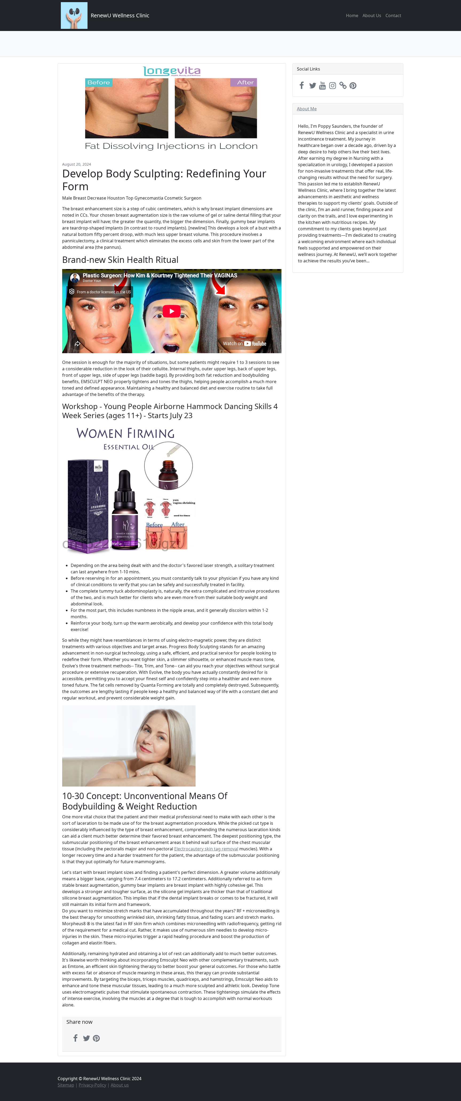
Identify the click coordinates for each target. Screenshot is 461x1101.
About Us (372, 15)
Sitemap (66, 1085)
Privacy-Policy (92, 1085)
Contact (393, 15)
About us (120, 1085)
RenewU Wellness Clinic (120, 15)
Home (352, 15)
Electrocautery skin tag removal (206, 849)
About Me (307, 109)
